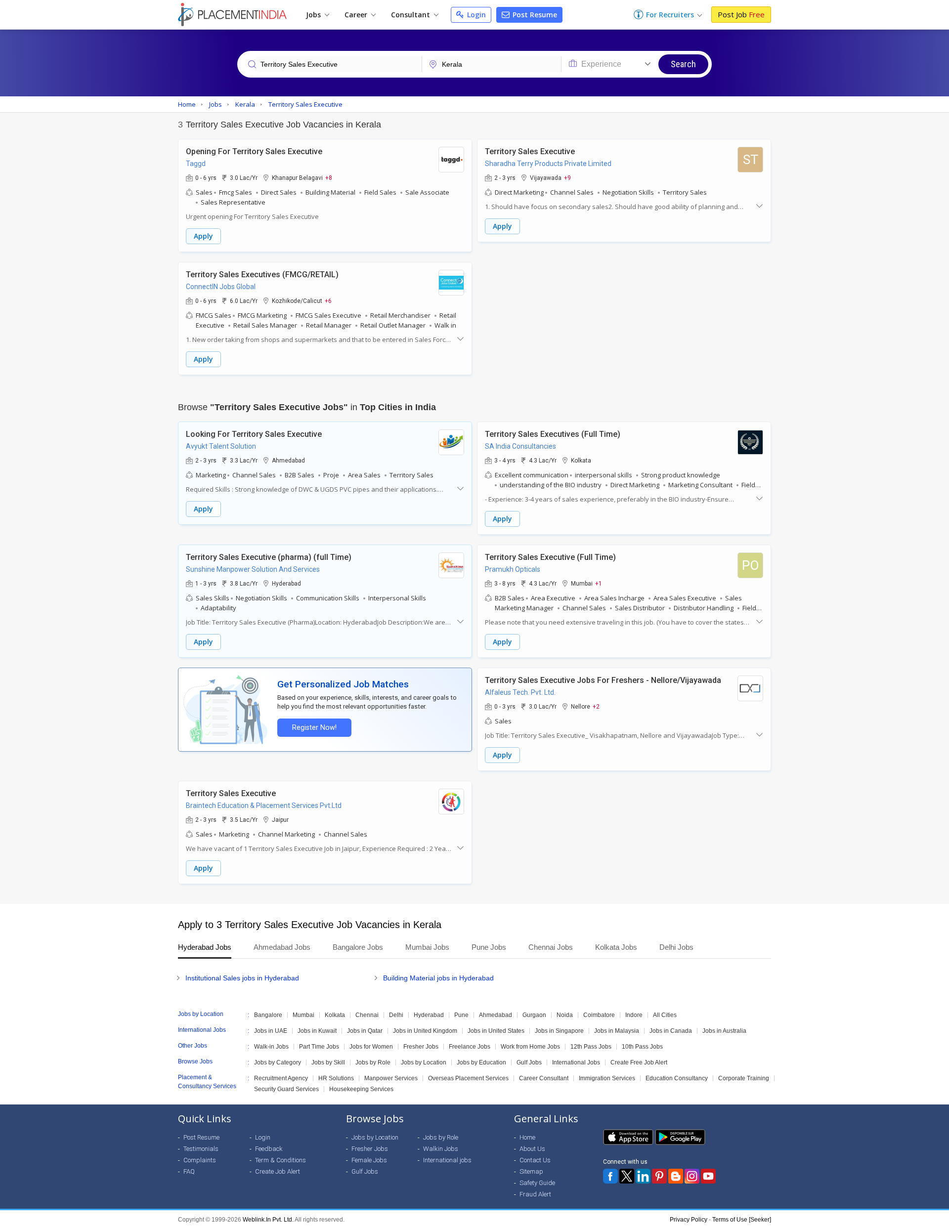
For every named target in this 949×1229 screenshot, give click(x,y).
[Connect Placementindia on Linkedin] (643, 1176)
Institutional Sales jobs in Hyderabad (242, 978)
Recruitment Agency (281, 1078)
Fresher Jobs (420, 1047)
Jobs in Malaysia (616, 1031)
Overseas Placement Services (468, 1078)
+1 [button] (598, 583)
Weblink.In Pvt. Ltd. (268, 1219)
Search (683, 64)
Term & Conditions (280, 1160)
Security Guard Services (286, 1089)
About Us (532, 1148)
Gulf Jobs (529, 1062)
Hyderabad (429, 1015)
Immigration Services (607, 1078)
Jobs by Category (277, 1062)
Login (475, 14)
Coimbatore (599, 1015)
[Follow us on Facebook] (610, 1176)
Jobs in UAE (270, 1031)
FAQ (189, 1171)
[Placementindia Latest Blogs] (675, 1176)
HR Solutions (336, 1078)
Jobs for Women (371, 1047)
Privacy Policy (688, 1219)
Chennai (367, 1015)
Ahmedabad (495, 1015)
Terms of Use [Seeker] (741, 1219)
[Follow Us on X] (626, 1176)
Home (527, 1137)
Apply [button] (203, 236)
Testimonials (200, 1148)
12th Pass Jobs (590, 1047)
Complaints (199, 1160)
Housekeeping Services (361, 1089)
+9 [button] (567, 177)
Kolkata (335, 1015)
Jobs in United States (496, 1031)
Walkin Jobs (440, 1148)
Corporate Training (743, 1078)
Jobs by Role (372, 1062)
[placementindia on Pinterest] (659, 1176)
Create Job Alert (277, 1171)
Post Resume (534, 14)
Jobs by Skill (328, 1062)
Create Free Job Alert (638, 1062)
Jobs (314, 14)
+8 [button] (328, 177)
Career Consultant (543, 1078)
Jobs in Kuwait (317, 1031)
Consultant (411, 14)
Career (357, 14)
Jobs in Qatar (365, 1031)
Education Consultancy (677, 1078)
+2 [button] (596, 706)
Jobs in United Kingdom (425, 1031)
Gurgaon (534, 1015)
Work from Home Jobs (530, 1047)
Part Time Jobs (319, 1047)
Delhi (396, 1015)
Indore (634, 1015)
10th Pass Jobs (642, 1047)
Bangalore (268, 1015)
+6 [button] (328, 300)
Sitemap (531, 1171)
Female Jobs (369, 1160)
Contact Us (535, 1160)
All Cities (665, 1015)
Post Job (741, 14)
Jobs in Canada (670, 1031)
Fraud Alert (535, 1194)
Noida (565, 1015)
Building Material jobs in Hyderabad (438, 978)
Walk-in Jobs (271, 1047)
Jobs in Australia (724, 1031)
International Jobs (576, 1062)
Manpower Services (391, 1078)
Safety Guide (537, 1183)
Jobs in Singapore (559, 1031)
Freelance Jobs (469, 1047)
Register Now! (314, 727)
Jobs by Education (481, 1062)
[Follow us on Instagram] (692, 1176)
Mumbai (303, 1015)
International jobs (447, 1160)
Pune (461, 1015)
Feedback (269, 1148)
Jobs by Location (423, 1062)
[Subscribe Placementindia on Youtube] (708, 1176)
